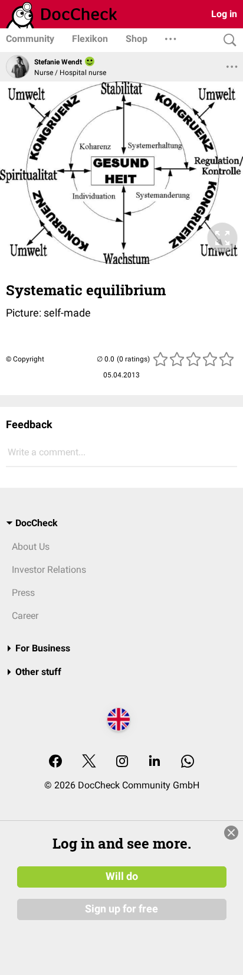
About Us (31, 546)
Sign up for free (121, 909)
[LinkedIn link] (154, 762)
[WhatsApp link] (187, 762)
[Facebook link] (55, 762)
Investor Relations (49, 569)
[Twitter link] (89, 762)
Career (25, 615)
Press (23, 592)
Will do (122, 876)
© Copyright (25, 359)
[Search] (227, 40)
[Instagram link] (122, 762)
